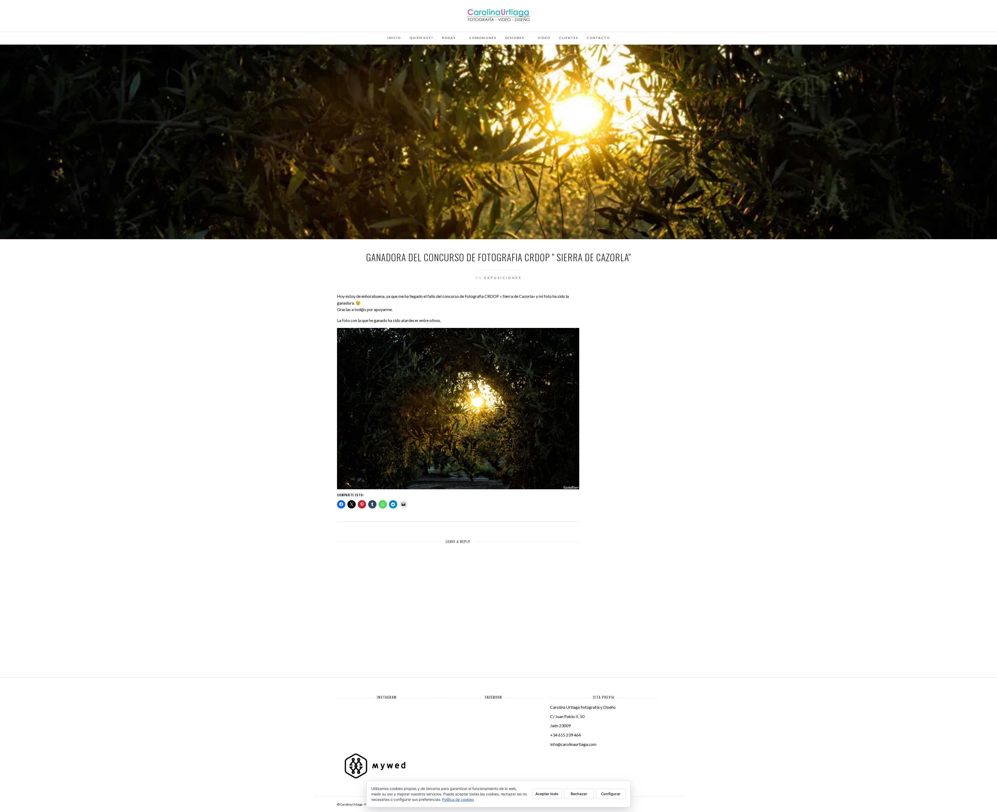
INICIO (394, 38)
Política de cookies (458, 799)
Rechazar (579, 794)
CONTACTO (598, 38)
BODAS (449, 38)
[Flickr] (39, 11)
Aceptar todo (546, 794)
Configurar (611, 794)
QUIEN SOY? (421, 38)
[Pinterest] (53, 11)
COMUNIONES (482, 38)
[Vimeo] (46, 11)
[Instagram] (60, 11)
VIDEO (544, 38)
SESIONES (514, 38)
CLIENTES (568, 38)
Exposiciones (503, 278)
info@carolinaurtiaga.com (573, 744)
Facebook (493, 697)
